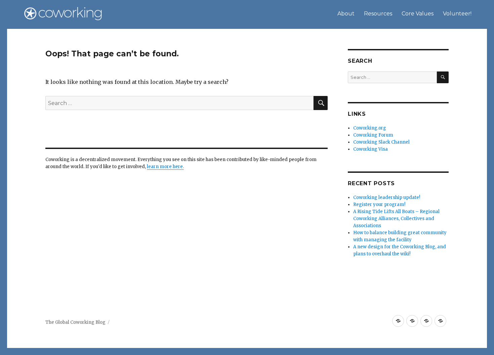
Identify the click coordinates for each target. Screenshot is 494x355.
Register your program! (379, 204)
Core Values (418, 13)
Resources (378, 13)
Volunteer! (457, 13)
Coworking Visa (370, 149)
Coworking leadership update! (386, 197)
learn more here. (165, 166)
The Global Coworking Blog (75, 322)
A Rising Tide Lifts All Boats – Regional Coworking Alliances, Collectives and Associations (396, 219)
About (346, 13)
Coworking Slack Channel (381, 142)
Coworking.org (369, 128)
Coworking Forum (373, 135)
